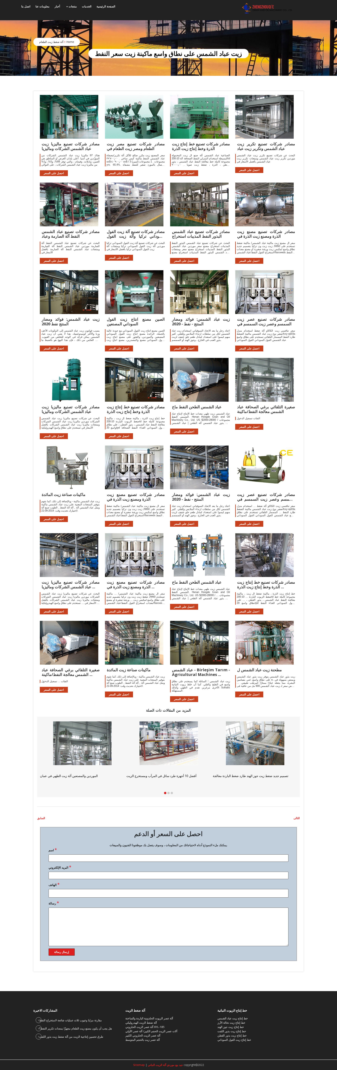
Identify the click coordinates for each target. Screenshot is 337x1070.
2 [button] (168, 793)
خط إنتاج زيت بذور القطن (232, 1035)
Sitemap (139, 1065)
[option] (255, 750)
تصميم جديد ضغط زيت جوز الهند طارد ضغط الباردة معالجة (77, 776)
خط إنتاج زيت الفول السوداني (234, 1040)
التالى (297, 818)
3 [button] (172, 793)
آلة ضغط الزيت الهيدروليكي (141, 1022)
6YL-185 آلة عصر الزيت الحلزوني (144, 1027)
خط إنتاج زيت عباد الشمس (232, 1018)
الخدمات (86, 6)
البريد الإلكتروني (60, 867)
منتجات (73, 6)
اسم (53, 849)
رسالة (54, 903)
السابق (41, 818)
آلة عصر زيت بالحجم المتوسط (142, 1040)
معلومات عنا (42, 6)
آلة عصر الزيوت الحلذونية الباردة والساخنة (149, 1018)
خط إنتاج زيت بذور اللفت (231, 1031)
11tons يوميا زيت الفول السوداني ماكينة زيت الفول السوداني (252, 776)
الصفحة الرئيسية (106, 6)
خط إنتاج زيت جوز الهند (230, 1027)
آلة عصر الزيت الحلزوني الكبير (142, 1035)
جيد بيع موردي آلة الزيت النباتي (165, 1065)
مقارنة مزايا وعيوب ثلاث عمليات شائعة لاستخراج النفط (70, 1020)
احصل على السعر (54, 173)
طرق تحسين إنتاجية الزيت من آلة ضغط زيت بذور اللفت (71, 1036)
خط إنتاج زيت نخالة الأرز (231, 1022)
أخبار (57, 6)
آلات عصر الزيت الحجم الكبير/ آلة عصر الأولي (151, 1031)
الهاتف (54, 884)
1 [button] (165, 793)
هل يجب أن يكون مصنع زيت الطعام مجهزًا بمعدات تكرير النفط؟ (75, 1028)
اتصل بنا (25, 6)
